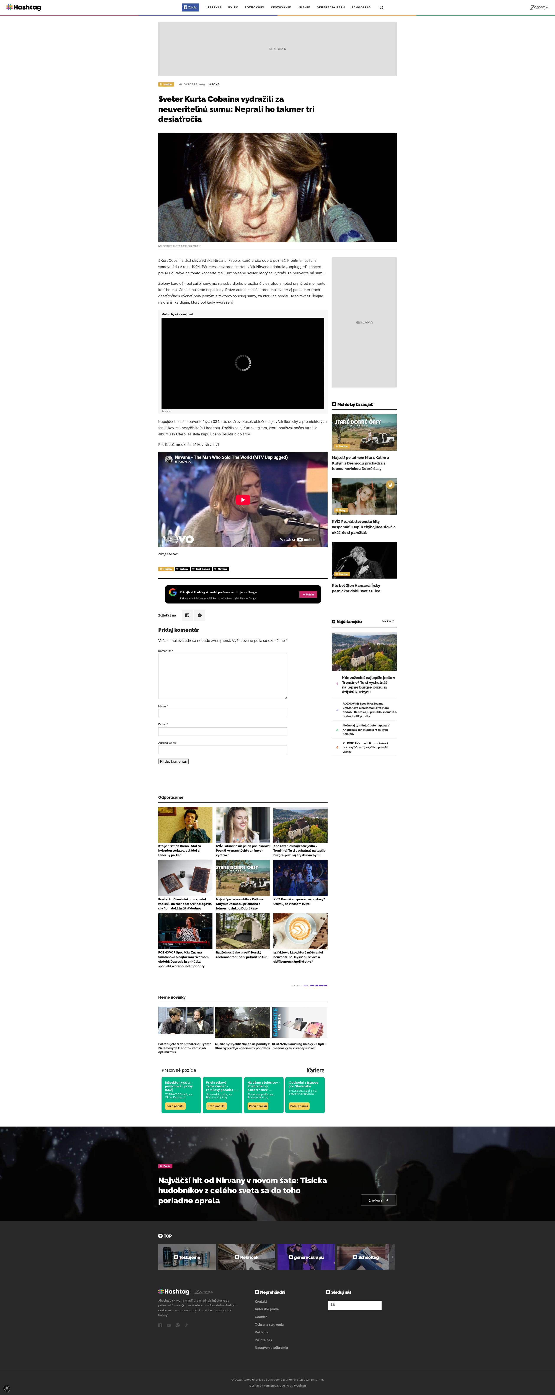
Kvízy (233, 7)
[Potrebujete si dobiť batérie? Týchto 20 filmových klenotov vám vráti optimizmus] (186, 1022)
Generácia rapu (331, 7)
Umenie (304, 7)
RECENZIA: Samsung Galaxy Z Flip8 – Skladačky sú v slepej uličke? (299, 1046)
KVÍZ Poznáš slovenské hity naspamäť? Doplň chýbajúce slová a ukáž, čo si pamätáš (364, 527)
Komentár (165, 651)
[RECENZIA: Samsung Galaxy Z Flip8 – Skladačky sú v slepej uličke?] (299, 1022)
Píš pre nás (263, 1340)
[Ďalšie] (393, 1257)
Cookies (261, 1317)
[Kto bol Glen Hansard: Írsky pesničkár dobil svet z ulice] (364, 560)
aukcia (184, 569)
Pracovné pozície (179, 1070)
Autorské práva (267, 1309)
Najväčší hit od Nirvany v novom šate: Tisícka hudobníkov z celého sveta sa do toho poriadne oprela (242, 1190)
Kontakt (261, 1301)
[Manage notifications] (6, 1388)
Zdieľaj (192, 7)
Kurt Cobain (203, 569)
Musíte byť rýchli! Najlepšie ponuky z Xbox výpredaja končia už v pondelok (242, 1046)
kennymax (271, 1385)
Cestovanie (281, 7)
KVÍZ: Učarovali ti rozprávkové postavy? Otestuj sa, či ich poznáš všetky (365, 747)
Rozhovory (254, 7)
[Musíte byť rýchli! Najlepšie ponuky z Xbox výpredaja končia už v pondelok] (242, 1022)
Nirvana (222, 569)
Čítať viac (376, 1200)
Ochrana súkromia (269, 1324)
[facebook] (160, 1325)
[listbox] (381, 621)
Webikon (300, 1385)
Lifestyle (213, 7)
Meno (163, 706)
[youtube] (169, 1325)
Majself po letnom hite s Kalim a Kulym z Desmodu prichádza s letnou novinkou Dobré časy (360, 463)
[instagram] (178, 1325)
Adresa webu (167, 742)
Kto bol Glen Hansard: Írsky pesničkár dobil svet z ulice (356, 588)
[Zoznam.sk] (538, 8)
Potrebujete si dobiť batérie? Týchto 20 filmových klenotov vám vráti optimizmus (185, 1047)
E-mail (163, 724)
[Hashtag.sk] (24, 7)
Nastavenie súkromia (271, 1347)
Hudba (167, 84)
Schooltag (361, 7)
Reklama (262, 1332)
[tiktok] (186, 1325)
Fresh (166, 1166)
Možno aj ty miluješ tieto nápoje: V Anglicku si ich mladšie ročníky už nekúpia (366, 730)
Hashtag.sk (349, 1305)
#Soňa (214, 84)
